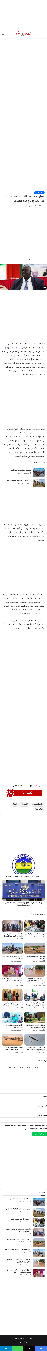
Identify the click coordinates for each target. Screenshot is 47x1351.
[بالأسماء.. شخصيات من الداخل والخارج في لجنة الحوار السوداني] (12, 926)
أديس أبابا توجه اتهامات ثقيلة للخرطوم (18, 480)
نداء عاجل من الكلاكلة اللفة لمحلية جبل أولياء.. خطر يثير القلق (36, 981)
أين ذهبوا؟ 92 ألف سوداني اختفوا (35, 934)
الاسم (45, 1096)
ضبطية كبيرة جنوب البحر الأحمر (21, 470)
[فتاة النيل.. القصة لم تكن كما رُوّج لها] (34, 948)
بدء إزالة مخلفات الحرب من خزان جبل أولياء (17, 1250)
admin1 (42, 260)
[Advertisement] (23, 14)
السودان (24, 804)
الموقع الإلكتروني (42, 1115)
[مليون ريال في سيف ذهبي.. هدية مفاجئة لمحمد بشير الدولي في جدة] (12, 971)
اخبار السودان (39, 192)
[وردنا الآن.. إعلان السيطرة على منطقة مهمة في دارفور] (34, 1017)
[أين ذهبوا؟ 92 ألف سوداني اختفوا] (34, 926)
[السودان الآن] (23, 33)
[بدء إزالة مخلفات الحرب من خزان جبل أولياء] (12, 948)
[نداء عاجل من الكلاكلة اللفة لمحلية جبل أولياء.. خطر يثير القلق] (34, 971)
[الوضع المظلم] (44, 34)
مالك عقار (15, 348)
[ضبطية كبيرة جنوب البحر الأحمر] (39, 472)
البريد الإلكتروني (42, 1106)
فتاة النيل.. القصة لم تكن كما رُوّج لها (19, 1239)
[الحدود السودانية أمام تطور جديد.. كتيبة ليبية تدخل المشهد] (12, 1040)
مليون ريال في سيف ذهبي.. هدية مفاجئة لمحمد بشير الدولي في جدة (12, 981)
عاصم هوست (21, 1342)
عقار (14, 804)
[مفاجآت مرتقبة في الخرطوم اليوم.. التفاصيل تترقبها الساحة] (12, 995)
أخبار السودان (37, 804)
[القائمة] (3, 34)
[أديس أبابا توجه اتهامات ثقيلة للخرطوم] (39, 483)
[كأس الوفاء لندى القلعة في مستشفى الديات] (12, 1017)
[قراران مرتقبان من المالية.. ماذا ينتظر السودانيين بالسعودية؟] (34, 995)
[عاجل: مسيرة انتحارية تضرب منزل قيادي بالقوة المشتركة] (34, 1040)
